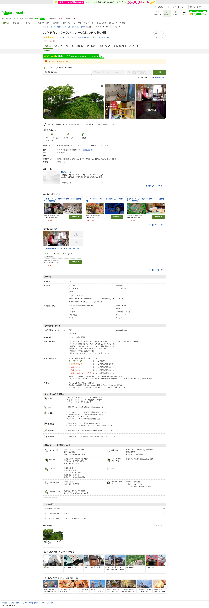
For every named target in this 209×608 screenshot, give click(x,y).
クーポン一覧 (133, 46)
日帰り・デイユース (65, 67)
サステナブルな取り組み (102, 37)
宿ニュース (58, 46)
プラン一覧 (69, 46)
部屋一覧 (80, 46)
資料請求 (50, 603)
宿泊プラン (50, 67)
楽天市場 (192, 7)
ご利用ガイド (162, 7)
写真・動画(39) (91, 46)
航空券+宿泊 (159, 77)
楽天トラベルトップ (49, 27)
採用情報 (37, 603)
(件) (62, 37)
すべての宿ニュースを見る (155, 186)
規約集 (44, 603)
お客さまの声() (120, 46)
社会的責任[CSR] (27, 603)
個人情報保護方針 (14, 603)
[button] (61, 529)
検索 (159, 72)
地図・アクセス (105, 46)
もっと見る (160, 525)
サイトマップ (172, 7)
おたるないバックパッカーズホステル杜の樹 (74, 32)
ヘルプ (154, 7)
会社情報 (4, 603)
